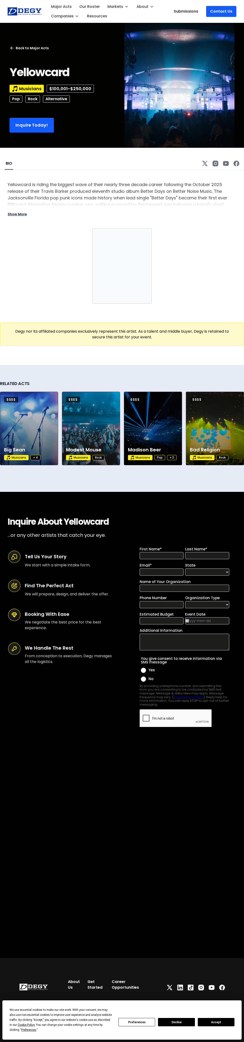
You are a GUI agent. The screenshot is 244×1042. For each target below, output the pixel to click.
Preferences (137, 1022)
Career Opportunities (125, 984)
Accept (216, 1022)
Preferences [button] (28, 1030)
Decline (177, 1022)
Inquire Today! (31, 125)
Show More (17, 214)
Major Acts (61, 6)
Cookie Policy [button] (26, 1025)
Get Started (94, 984)
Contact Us (221, 11)
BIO (9, 163)
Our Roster (89, 6)
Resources (97, 16)
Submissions (186, 11)
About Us (74, 984)
